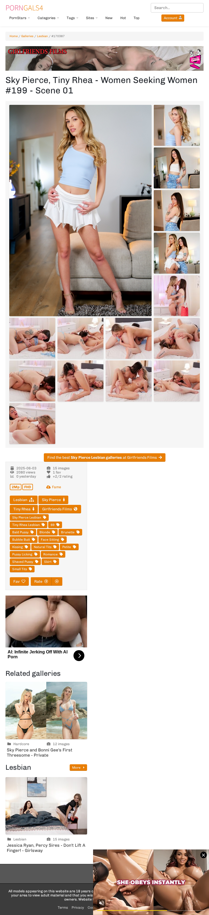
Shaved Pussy (22, 562)
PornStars (17, 18)
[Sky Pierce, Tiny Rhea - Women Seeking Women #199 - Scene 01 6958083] (177, 295)
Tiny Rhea (21, 509)
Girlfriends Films (57, 509)
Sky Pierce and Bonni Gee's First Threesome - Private (39, 752)
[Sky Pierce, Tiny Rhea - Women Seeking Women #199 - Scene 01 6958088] (32, 380)
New (109, 18)
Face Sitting (50, 539)
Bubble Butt (21, 539)
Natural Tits (42, 547)
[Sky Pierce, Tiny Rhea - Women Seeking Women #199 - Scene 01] (80, 210)
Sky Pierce (51, 500)
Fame (56, 487)
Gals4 (24, 8)
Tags (71, 18)
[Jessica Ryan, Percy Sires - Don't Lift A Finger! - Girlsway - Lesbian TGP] (46, 805)
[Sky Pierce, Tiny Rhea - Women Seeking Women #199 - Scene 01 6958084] (32, 338)
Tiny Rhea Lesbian (26, 525)
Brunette (68, 532)
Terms (63, 907)
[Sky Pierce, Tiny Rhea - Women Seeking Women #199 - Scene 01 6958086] (129, 338)
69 (52, 525)
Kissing (17, 547)
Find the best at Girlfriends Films (102, 457)
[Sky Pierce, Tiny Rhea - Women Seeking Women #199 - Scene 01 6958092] (32, 423)
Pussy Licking (22, 554)
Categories (47, 18)
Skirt (47, 562)
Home (14, 36)
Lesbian (42, 36)
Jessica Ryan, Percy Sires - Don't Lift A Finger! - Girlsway (46, 848)
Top (137, 18)
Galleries (27, 36)
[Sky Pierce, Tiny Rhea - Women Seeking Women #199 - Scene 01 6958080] (177, 167)
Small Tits (19, 569)
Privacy (78, 907)
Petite (66, 547)
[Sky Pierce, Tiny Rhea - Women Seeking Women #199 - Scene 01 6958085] (80, 338)
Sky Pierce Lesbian (26, 517)
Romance (50, 554)
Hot (123, 18)
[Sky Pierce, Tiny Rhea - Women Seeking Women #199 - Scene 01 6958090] (129, 380)
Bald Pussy (20, 532)
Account (170, 18)
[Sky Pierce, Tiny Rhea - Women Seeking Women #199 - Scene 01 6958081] (177, 210)
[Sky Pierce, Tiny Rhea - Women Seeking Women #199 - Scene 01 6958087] (177, 338)
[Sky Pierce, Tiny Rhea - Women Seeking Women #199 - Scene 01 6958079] (177, 125)
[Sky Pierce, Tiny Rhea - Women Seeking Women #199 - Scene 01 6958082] (177, 253)
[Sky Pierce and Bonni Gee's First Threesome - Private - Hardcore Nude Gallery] (46, 710)
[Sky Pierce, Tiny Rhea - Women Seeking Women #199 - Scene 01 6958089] (80, 380)
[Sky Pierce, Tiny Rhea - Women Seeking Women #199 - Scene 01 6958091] (177, 380)
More (76, 767)
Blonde (44, 532)
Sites (90, 18)
